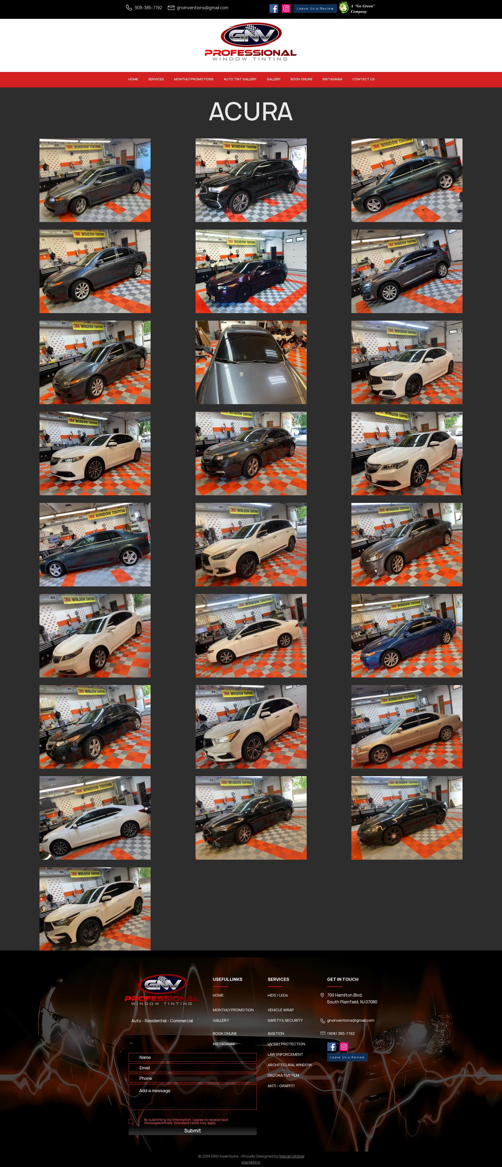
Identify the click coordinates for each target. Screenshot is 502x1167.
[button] (156, 79)
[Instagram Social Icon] (286, 8)
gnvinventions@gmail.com (202, 7)
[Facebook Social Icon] (274, 8)
